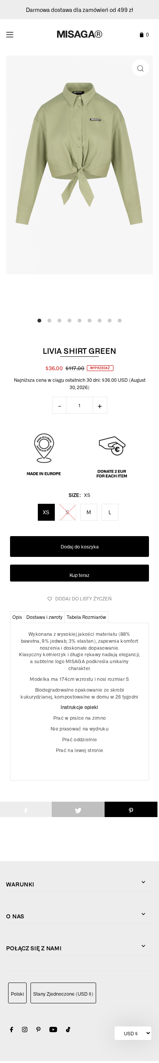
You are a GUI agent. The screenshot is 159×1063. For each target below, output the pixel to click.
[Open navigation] (20, 33)
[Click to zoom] (140, 67)
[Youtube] (53, 1030)
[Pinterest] (38, 1030)
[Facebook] (11, 1030)
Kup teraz (79, 575)
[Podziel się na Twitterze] (78, 809)
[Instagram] (24, 1030)
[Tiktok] (68, 1030)
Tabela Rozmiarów (86, 617)
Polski (17, 993)
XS (46, 512)
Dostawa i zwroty (44, 617)
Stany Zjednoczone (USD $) (63, 993)
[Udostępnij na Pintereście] (131, 809)
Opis (17, 617)
